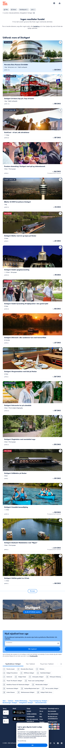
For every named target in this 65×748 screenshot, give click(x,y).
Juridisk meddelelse (32, 714)
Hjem (4, 701)
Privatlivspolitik (33, 656)
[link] (32, 56)
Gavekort (42, 722)
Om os (41, 711)
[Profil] (59, 3)
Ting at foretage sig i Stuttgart (38, 701)
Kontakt (29, 711)
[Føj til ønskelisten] (60, 42)
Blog (41, 716)
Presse (41, 719)
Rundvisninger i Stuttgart (10, 702)
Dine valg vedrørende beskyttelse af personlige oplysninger (32, 722)
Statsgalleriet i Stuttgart (26, 702)
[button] (32, 56)
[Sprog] (54, 3)
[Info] (33, 13)
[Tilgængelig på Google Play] (19, 712)
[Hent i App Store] (19, 719)
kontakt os (36, 26)
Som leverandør (52, 711)
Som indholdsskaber (53, 714)
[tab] (13, 664)
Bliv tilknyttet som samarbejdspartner (53, 717)
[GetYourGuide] (5, 3)
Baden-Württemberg (21, 701)
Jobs (41, 714)
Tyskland (10, 701)
